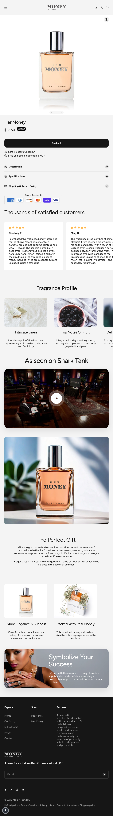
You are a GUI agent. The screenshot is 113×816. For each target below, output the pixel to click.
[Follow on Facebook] (5, 789)
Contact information (67, 805)
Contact (9, 738)
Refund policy (11, 805)
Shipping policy (87, 805)
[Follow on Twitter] (11, 789)
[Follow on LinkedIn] (23, 789)
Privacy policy (47, 805)
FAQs (7, 732)
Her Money (37, 721)
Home (7, 715)
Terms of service (29, 805)
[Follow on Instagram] (17, 789)
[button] (5, 810)
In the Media (11, 727)
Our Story (9, 721)
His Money (37, 715)
